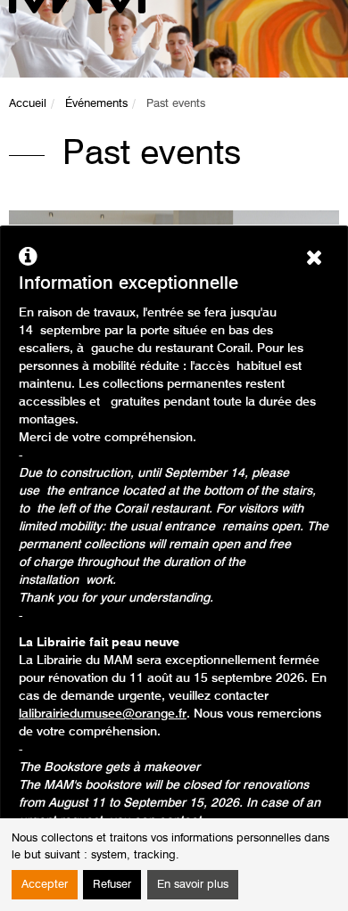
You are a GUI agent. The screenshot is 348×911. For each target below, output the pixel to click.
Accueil (27, 104)
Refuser (112, 884)
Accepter (44, 884)
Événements (96, 104)
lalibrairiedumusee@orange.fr (102, 714)
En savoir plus (192, 884)
